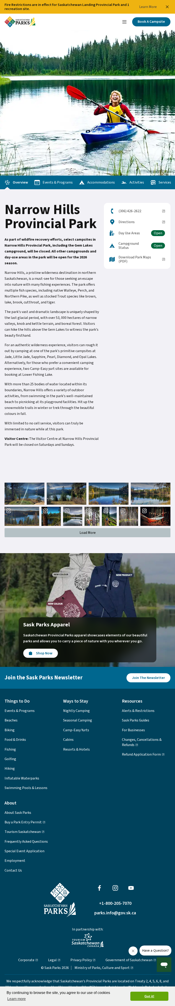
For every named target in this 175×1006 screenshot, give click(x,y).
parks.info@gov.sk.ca (115, 913)
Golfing (10, 758)
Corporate (26, 960)
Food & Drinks (15, 739)
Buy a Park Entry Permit (23, 822)
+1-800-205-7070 (115, 904)
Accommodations (101, 182)
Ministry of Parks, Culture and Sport (102, 968)
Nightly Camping (76, 710)
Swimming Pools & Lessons (26, 787)
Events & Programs (58, 182)
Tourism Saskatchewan (23, 831)
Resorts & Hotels (76, 749)
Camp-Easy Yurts (76, 730)
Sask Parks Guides (135, 720)
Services (165, 182)
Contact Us (13, 870)
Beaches (11, 720)
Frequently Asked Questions (26, 841)
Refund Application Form (141, 754)
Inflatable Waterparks (22, 778)
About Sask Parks (18, 812)
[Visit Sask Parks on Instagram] (115, 888)
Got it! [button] (149, 996)
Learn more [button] (16, 999)
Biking (10, 730)
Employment (15, 860)
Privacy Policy (81, 960)
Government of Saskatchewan (129, 960)
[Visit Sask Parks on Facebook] (99, 888)
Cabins (68, 739)
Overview (20, 182)
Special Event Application (24, 851)
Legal (52, 960)
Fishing (10, 749)
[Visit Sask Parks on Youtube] (131, 888)
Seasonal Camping (77, 720)
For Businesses (133, 730)
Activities (136, 182)
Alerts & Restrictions (138, 710)
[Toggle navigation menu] (124, 22)
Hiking (10, 768)
